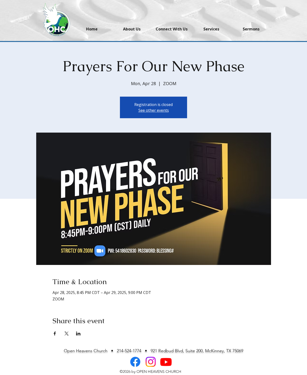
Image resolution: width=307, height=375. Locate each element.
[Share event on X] (66, 333)
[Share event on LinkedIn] (78, 333)
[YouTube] (166, 362)
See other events (153, 110)
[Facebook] (135, 362)
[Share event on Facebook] (55, 333)
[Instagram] (150, 362)
